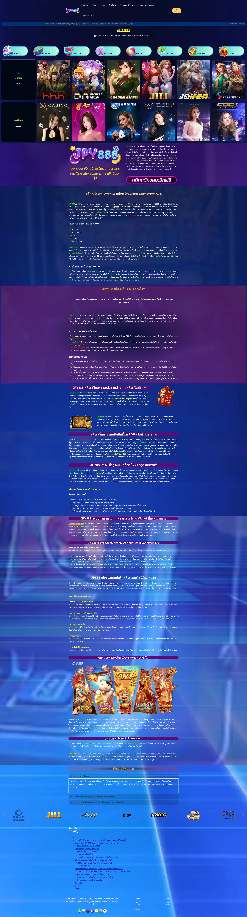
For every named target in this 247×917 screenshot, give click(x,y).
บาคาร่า (134, 5)
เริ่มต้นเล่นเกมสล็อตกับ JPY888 (88, 846)
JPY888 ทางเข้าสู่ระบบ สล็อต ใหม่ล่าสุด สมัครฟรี (93, 863)
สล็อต (102, 204)
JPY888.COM (89, 218)
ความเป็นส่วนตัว (88, 16)
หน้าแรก (86, 5)
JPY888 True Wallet (76, 524)
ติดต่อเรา (152, 5)
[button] (3, 815)
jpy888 (133, 215)
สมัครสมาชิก (91, 473)
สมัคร (94, 5)
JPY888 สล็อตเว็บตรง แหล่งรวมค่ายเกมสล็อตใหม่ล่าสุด (96, 857)
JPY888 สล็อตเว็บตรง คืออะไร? (87, 849)
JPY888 (123, 30)
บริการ (77, 889)
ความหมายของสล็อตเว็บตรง (87, 851)
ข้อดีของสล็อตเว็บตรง (87, 854)
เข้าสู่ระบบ (102, 5)
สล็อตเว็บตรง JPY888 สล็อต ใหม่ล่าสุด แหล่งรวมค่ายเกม (96, 843)
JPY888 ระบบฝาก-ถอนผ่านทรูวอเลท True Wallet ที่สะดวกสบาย (99, 869)
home (137, 902)
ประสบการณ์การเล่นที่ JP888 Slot (89, 880)
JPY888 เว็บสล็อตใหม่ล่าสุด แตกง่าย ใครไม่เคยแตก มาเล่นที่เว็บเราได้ (99, 840)
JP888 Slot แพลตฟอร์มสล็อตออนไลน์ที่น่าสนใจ (93, 874)
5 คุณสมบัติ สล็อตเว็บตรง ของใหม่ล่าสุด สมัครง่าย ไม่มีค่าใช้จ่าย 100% (103, 872)
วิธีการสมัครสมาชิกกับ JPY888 (88, 866)
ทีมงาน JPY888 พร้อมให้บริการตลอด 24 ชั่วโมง (95, 877)
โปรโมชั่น (112, 5)
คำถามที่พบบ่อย (81, 883)
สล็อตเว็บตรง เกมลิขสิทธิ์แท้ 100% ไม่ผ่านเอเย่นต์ (93, 860)
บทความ (143, 5)
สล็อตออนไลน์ (124, 5)
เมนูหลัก (78, 886)
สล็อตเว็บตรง (74, 393)
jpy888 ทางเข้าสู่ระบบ (77, 470)
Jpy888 (116, 207)
